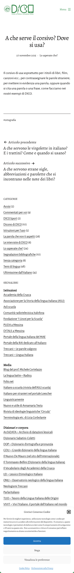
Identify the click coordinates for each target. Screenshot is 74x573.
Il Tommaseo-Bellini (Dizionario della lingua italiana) (34, 462)
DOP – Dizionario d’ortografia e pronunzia (28, 444)
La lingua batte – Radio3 (17, 375)
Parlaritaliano (11, 492)
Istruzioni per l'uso (14, 230)
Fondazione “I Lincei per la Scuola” (23, 318)
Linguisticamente (13, 399)
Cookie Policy (24, 568)
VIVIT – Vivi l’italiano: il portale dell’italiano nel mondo (35, 504)
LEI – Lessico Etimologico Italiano (23, 474)
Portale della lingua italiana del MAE (24, 337)
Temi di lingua (11, 266)
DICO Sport (10, 218)
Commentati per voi (15, 212)
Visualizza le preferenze (37, 559)
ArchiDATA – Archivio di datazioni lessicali (28, 432)
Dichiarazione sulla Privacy (42, 568)
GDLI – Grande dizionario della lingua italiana (30, 450)
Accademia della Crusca (17, 294)
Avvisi (6, 206)
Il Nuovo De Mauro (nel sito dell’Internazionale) (31, 456)
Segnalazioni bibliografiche (19, 254)
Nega (37, 550)
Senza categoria (12, 260)
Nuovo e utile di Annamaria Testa (23, 405)
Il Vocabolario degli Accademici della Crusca (29, 468)
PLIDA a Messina (13, 324)
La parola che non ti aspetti (19, 236)
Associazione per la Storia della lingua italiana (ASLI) (34, 300)
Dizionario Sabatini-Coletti (19, 438)
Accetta (37, 541)
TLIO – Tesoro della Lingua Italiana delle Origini (31, 498)
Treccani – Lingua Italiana (18, 355)
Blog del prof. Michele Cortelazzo (22, 369)
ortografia (10, 120)
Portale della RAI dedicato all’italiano (24, 343)
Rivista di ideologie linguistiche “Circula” (26, 411)
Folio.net (8, 381)
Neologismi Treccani (15, 486)
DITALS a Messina (13, 331)
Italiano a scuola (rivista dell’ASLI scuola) (27, 387)
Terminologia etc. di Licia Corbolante (24, 417)
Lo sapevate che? (49, 55)
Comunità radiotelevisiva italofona (23, 312)
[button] (69, 512)
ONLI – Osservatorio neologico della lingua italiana (33, 480)
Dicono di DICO (12, 224)
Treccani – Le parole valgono (20, 349)
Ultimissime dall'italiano (17, 272)
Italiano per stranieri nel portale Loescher (27, 393)
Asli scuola (9, 306)
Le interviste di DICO (15, 242)
